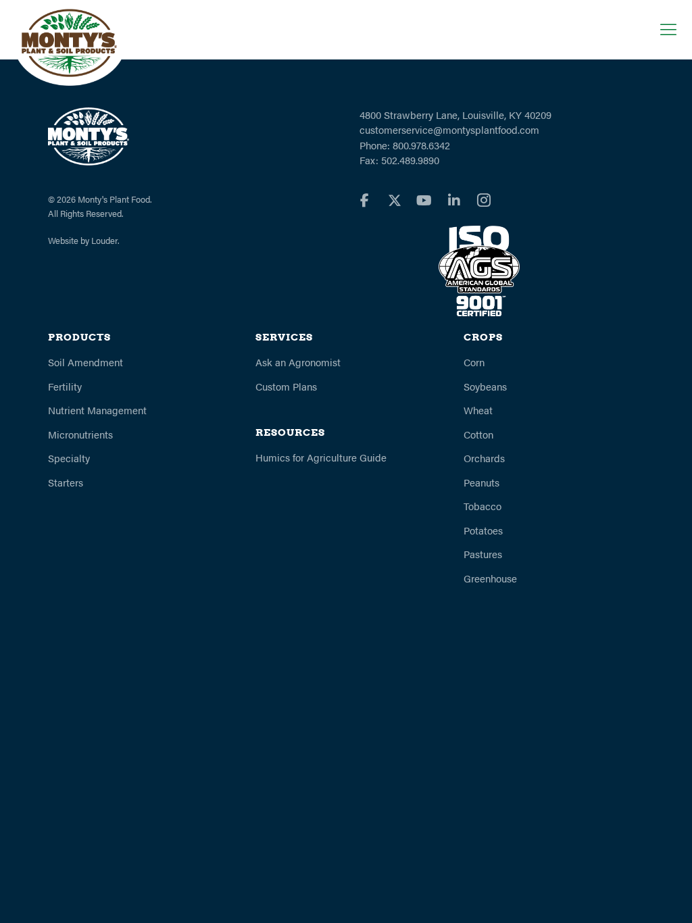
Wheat (478, 410)
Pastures (483, 554)
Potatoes (483, 530)
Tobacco (482, 506)
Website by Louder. (84, 240)
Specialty (69, 458)
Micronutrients (80, 434)
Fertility (65, 386)
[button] (665, 29)
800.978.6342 (421, 145)
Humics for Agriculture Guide (321, 457)
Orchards (484, 458)
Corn (474, 362)
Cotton (478, 434)
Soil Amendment (85, 362)
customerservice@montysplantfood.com (449, 129)
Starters (65, 482)
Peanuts (481, 482)
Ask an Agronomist (298, 362)
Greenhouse (490, 578)
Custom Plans (286, 386)
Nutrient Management (97, 410)
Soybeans (485, 386)
